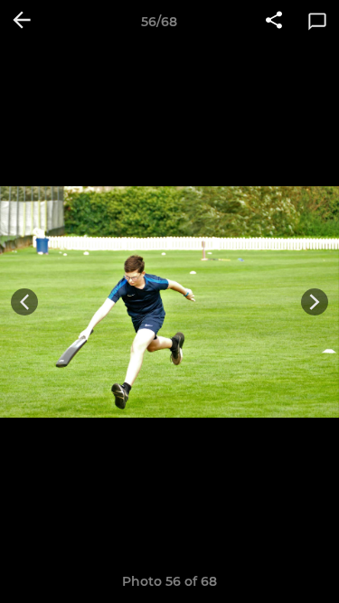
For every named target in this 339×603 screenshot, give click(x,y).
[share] (274, 21)
